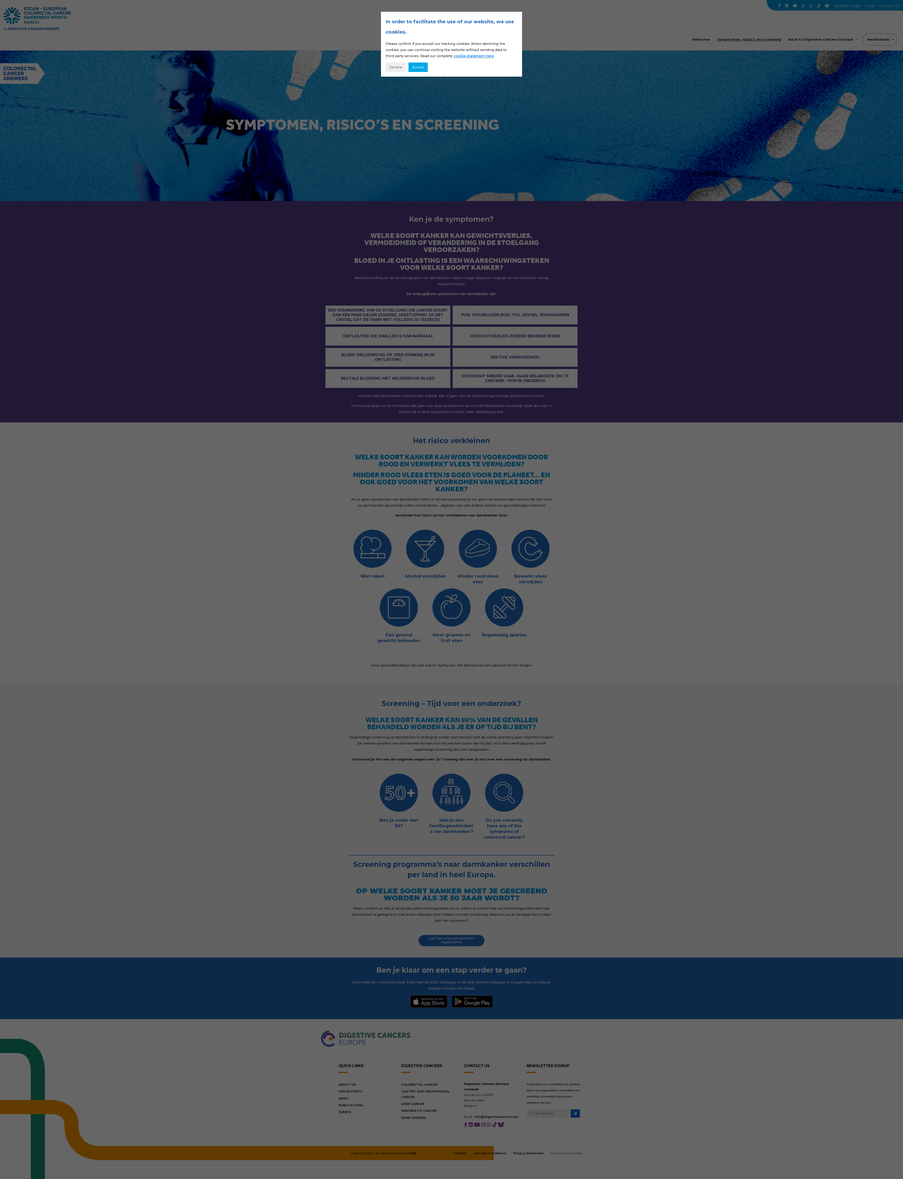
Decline (395, 67)
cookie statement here (474, 56)
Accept (418, 67)
